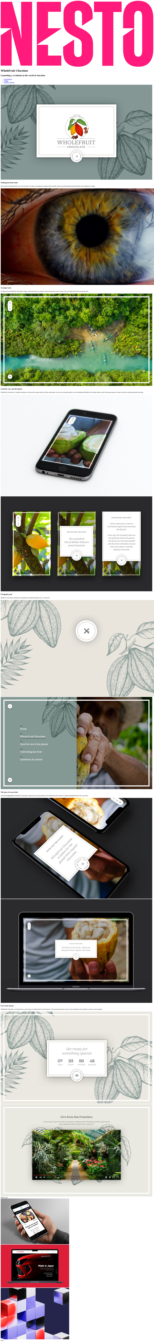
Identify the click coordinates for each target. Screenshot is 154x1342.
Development (8, 79)
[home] (77, 34)
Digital (6, 81)
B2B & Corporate (9, 82)
